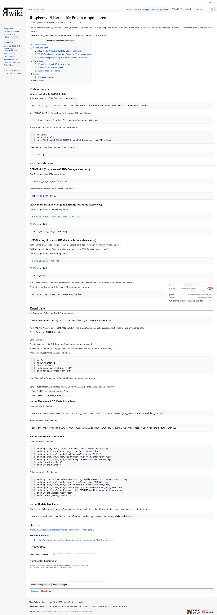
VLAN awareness (148, 27)
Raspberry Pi (47, 591)
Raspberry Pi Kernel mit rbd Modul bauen (63, 22)
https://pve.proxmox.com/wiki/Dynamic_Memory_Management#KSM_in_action (74, 540)
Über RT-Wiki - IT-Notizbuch (52, 611)
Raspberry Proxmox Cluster (56, 27)
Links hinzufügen (15, 73)
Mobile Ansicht (88, 611)
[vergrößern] (211, 300)
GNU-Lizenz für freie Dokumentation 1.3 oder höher (81, 606)
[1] (107, 248)
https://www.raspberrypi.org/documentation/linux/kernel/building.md (61, 530)
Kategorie (35, 591)
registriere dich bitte (50, 567)
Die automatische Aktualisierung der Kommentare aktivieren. (76, 554)
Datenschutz (34, 611)
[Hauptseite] (13, 12)
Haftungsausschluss (73, 611)
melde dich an (66, 567)
